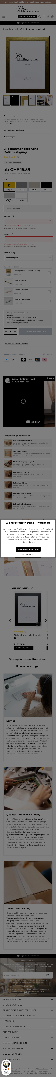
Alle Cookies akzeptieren (28, 549)
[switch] (6, 1072)
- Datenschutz (28, 554)
